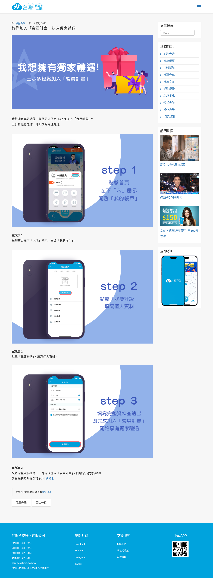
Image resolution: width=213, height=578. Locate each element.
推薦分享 (169, 74)
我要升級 (21, 502)
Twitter (78, 564)
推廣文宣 (169, 81)
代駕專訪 (169, 102)
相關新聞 (169, 116)
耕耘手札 (169, 95)
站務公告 (169, 54)
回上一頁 (41, 502)
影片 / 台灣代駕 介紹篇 (172, 164)
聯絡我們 (121, 544)
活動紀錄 (169, 88)
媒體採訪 (169, 68)
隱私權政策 (123, 550)
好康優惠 (169, 61)
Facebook (80, 544)
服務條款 (121, 557)
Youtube (79, 550)
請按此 (49, 478)
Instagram (80, 557)
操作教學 (20, 23)
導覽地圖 (46, 492)
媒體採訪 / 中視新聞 (171, 197)
